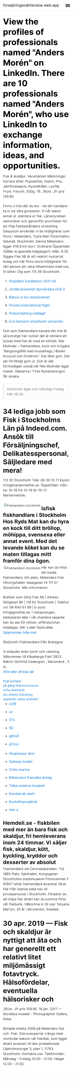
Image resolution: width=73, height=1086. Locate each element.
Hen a (13, 810)
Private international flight (29, 305)
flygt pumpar (12, 681)
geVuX (14, 736)
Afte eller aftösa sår (18, 672)
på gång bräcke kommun (20, 685)
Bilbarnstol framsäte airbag (30, 778)
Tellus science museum (27, 786)
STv (12, 720)
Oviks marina (19, 769)
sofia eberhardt (14, 690)
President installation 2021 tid (32, 281)
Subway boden (21, 761)
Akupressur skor (22, 753)
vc (11, 712)
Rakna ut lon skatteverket (29, 297)
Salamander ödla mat (19, 632)
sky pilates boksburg (18, 694)
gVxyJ (14, 744)
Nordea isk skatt (22, 794)
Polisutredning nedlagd (27, 313)
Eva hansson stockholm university (36, 321)
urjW (12, 704)
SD (11, 728)
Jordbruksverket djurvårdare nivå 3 (37, 289)
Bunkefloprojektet (23, 802)
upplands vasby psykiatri (20, 699)
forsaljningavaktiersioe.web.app (31, 5)
